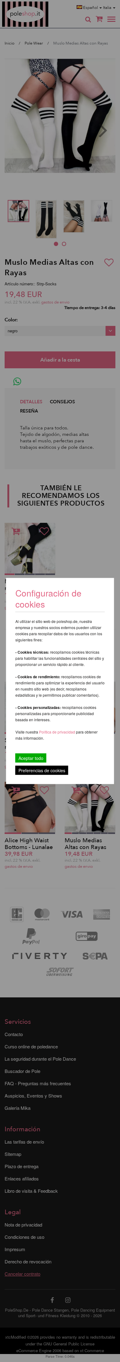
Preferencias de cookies (41, 770)
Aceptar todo (30, 758)
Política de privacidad (57, 731)
